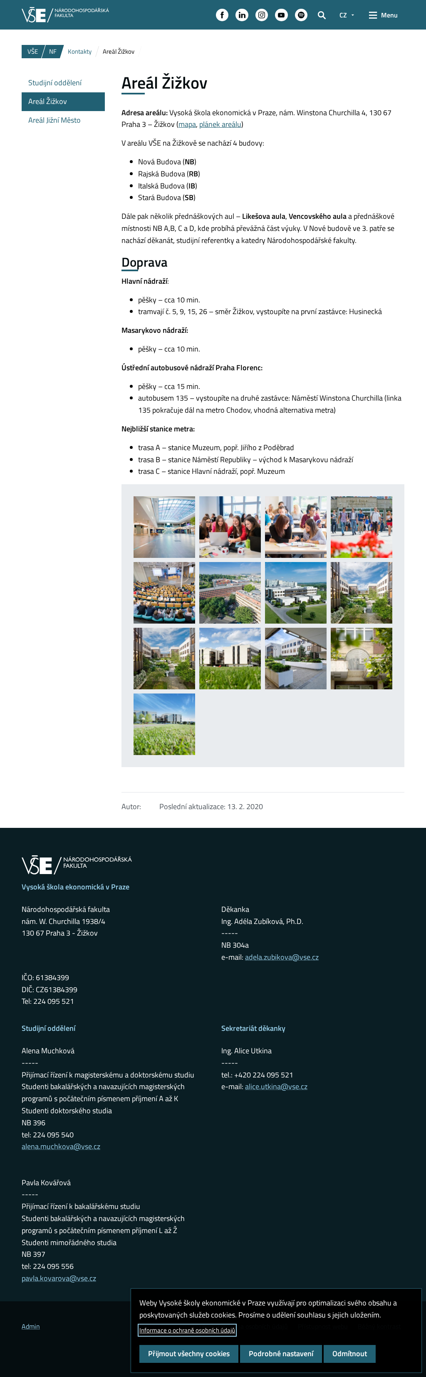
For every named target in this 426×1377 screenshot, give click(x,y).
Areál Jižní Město (54, 120)
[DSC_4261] (361, 593)
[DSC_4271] (164, 658)
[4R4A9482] (230, 527)
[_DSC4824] (164, 527)
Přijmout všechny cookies (189, 1353)
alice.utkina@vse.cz (276, 1086)
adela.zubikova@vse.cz (282, 957)
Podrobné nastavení (281, 1353)
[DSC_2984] (361, 527)
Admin (31, 1326)
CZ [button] (343, 15)
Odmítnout (349, 1353)
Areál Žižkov (47, 101)
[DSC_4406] (296, 658)
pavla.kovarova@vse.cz (59, 1278)
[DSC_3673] (230, 593)
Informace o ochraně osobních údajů (187, 1330)
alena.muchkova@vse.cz (61, 1146)
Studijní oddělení (55, 82)
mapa (187, 124)
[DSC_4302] (230, 658)
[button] (222, 15)
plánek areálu (220, 124)
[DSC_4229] (296, 593)
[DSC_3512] (164, 593)
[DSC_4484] (361, 658)
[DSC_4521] (164, 724)
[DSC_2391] (296, 527)
